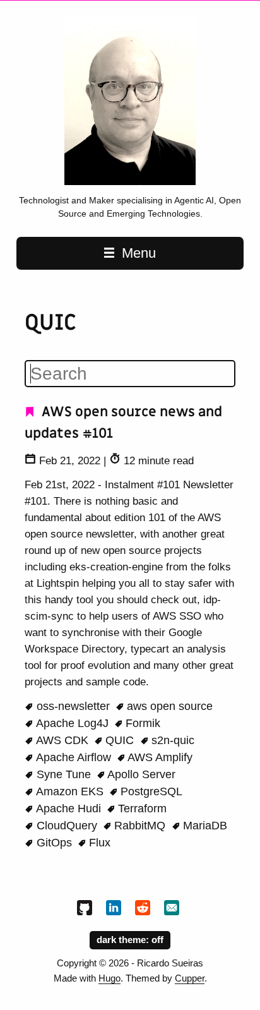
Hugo (109, 978)
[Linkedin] (115, 909)
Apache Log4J (72, 723)
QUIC (119, 740)
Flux (98, 842)
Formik (141, 723)
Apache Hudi (68, 808)
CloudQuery (66, 825)
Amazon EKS (70, 791)
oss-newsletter (73, 706)
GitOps (54, 842)
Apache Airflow (73, 757)
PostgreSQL (149, 791)
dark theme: (124, 940)
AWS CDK (62, 740)
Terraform (141, 808)
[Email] (173, 909)
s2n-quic (171, 740)
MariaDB (203, 825)
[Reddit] (144, 909)
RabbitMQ (139, 825)
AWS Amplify (158, 757)
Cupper (189, 978)
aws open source (168, 706)
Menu (137, 253)
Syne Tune (63, 774)
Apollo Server (140, 774)
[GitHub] (86, 909)
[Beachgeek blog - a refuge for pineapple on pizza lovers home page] (130, 182)
